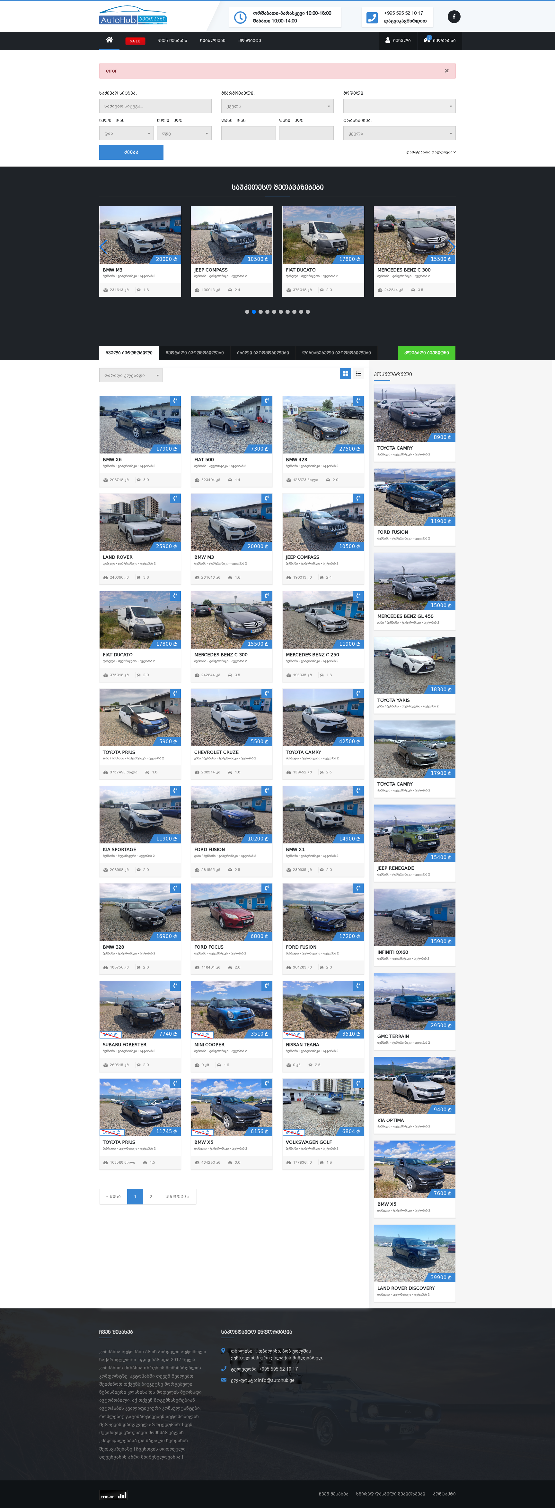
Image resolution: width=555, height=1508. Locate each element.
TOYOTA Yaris (393, 700)
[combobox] (277, 106)
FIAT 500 (204, 459)
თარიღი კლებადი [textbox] (124, 375)
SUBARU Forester (124, 1044)
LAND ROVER (118, 557)
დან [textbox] (108, 133)
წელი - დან (112, 120)
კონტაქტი (249, 41)
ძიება (131, 152)
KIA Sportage (119, 849)
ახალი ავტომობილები (263, 353)
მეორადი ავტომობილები (195, 353)
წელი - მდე (169, 120)
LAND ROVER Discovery (406, 1288)
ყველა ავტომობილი (129, 353)
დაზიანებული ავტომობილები (336, 353)
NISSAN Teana (302, 1044)
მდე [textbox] (166, 133)
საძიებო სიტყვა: (118, 93)
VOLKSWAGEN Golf (309, 1142)
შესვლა (401, 41)
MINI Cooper (209, 1044)
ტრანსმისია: (357, 120)
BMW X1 (295, 849)
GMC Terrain (393, 1036)
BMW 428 (296, 459)
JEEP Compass (302, 557)
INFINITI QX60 (392, 952)
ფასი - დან (233, 120)
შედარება (442, 39)
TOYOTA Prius (210, 269)
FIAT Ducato (118, 654)
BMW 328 (113, 947)
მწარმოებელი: (238, 93)
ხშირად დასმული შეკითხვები (390, 1494)
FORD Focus (209, 947)
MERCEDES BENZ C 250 (129, 269)
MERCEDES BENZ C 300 (221, 654)
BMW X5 (203, 1142)
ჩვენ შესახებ (172, 41)
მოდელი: (354, 93)
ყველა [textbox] (233, 106)
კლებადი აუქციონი (426, 353)
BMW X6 (112, 459)
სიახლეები (212, 41)
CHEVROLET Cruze (308, 269)
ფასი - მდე (291, 120)
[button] (247, 312)
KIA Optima (390, 1120)
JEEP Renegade (395, 868)
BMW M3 (204, 557)
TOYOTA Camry (395, 269)
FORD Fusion (209, 849)
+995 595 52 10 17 (403, 13)
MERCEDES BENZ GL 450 (405, 616)
